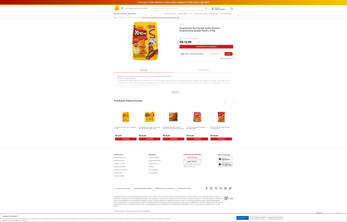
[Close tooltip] (337, 213)
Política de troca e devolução (164, 188)
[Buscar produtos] (205, 8)
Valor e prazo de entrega (194, 54)
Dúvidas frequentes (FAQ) (142, 188)
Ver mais (175, 92)
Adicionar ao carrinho (206, 46)
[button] (134, 8)
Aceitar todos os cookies (258, 217)
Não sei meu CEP (225, 58)
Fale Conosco (192, 157)
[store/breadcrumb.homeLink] (115, 18)
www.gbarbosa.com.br (153, 204)
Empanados (137, 17)
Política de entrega (184, 188)
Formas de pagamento (123, 188)
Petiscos (129, 17)
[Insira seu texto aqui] (225, 188)
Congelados (122, 17)
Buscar (229, 54)
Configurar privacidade (275, 217)
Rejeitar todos (243, 217)
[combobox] (180, 8)
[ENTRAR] (220, 8)
